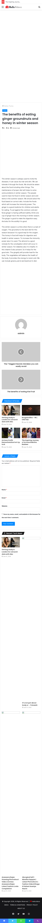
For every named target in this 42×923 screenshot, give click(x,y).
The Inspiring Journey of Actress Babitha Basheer (22, 2)
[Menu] (3, 7)
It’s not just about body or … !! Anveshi (29, 704)
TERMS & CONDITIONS (17, 905)
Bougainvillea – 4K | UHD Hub (29, 418)
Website (4, 506)
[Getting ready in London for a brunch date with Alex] (11, 410)
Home (6, 106)
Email (4, 498)
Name (4, 490)
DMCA (6, 905)
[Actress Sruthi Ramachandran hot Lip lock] (11, 433)
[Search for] (39, 7)
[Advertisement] (21, 33)
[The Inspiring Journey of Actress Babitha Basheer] (31, 433)
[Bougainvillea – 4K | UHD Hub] (31, 410)
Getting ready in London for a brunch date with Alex (10, 419)
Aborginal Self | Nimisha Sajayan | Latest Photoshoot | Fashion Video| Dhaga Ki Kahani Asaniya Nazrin (31, 883)
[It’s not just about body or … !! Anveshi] (31, 619)
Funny (11, 106)
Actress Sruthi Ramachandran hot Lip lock (11, 442)
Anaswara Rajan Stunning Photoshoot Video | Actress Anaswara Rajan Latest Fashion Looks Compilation (10, 883)
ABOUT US (21, 908)
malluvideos (36, 901)
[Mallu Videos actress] (14, 6)
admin (21, 333)
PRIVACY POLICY (32, 905)
